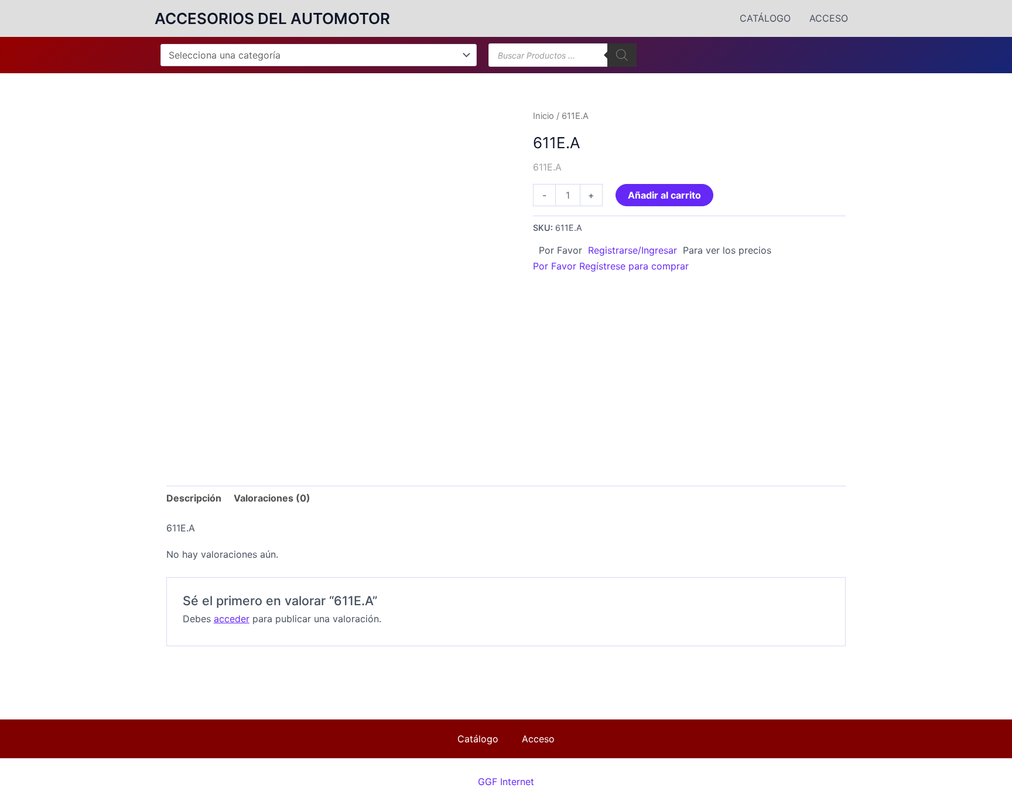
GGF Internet (506, 781)
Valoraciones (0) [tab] (272, 498)
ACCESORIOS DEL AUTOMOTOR (272, 18)
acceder (231, 619)
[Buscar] (622, 55)
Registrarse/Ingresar (632, 250)
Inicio (543, 116)
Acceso (828, 18)
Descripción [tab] (193, 498)
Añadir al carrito (664, 195)
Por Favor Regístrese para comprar (611, 266)
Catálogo (765, 18)
